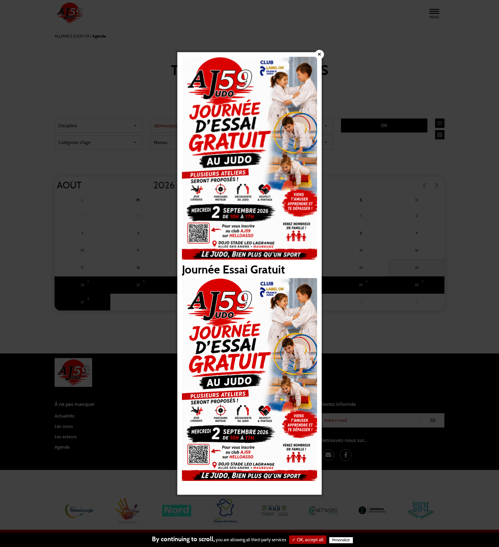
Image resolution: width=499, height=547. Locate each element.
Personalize (341, 540)
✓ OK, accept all (307, 539)
